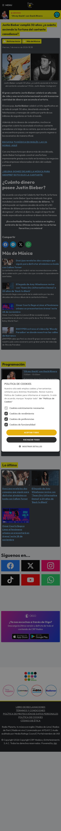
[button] (30, 446)
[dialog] (31, 415)
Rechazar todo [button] (31, 439)
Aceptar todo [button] (31, 432)
